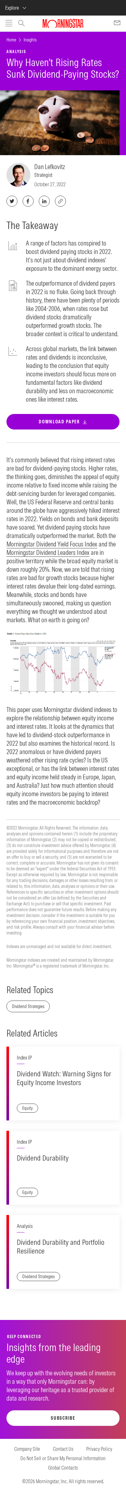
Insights (30, 40)
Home (11, 40)
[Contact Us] (117, 23)
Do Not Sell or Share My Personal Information (63, 1458)
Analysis (25, 1226)
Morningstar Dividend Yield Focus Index (51, 544)
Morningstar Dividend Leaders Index (47, 552)
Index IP (24, 1057)
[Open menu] (9, 24)
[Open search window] (21, 24)
